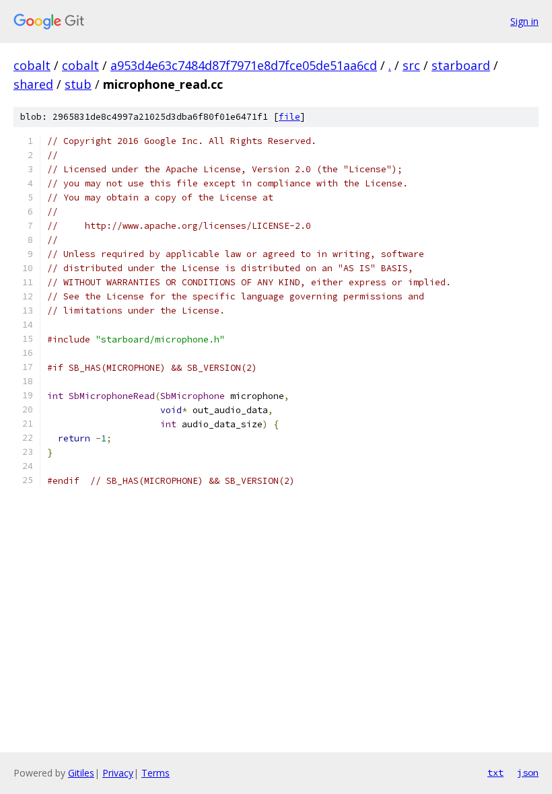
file (289, 116)
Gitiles (81, 772)
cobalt (31, 65)
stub (78, 84)
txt (495, 772)
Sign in (524, 21)
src (411, 65)
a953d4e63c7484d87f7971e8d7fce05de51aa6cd (243, 65)
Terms (155, 772)
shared (33, 84)
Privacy (117, 772)
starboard (461, 65)
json (528, 772)
